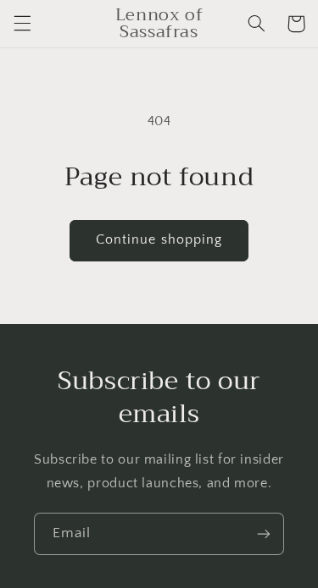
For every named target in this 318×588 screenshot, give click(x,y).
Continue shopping (159, 240)
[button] (22, 23)
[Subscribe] (263, 533)
